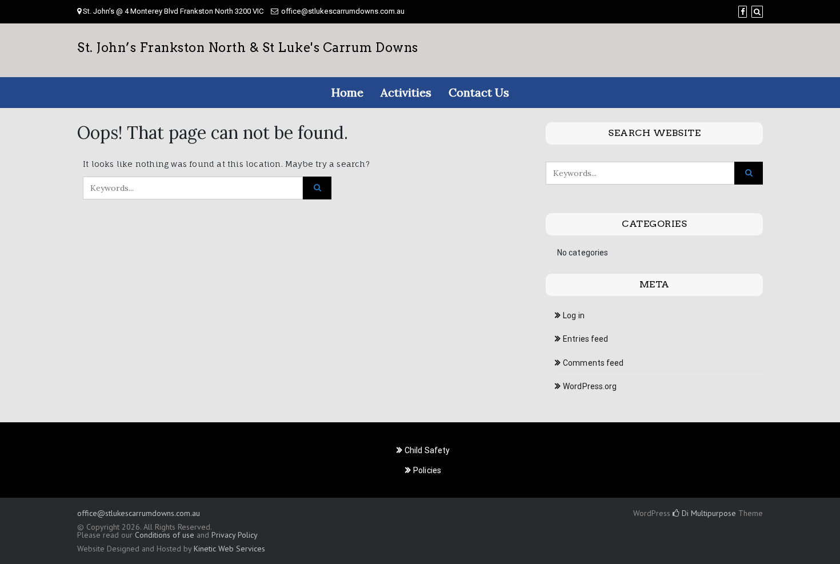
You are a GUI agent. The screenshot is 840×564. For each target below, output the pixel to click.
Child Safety (427, 450)
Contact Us (479, 92)
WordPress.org (590, 386)
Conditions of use (164, 535)
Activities (406, 92)
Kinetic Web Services (229, 548)
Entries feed (585, 338)
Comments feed (593, 362)
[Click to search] (317, 188)
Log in (574, 315)
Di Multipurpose (707, 513)
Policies (427, 470)
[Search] (757, 11)
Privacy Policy (234, 535)
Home (347, 92)
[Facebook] (742, 11)
